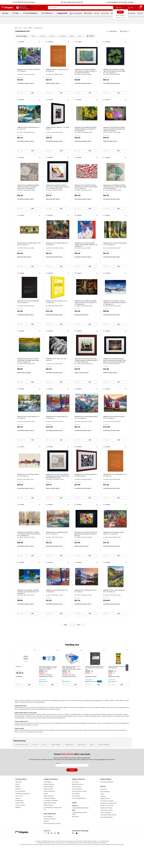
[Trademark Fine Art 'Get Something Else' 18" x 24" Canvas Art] (29, 287)
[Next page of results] (83, 625)
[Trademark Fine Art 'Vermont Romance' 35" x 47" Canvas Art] (115, 403)
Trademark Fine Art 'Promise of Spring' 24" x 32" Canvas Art (29, 70)
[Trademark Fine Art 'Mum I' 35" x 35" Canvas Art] (58, 345)
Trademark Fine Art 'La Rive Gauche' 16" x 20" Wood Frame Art (85, 475)
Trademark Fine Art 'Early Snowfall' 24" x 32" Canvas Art (28, 417)
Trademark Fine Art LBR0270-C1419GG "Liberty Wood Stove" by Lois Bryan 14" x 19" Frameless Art (85, 302)
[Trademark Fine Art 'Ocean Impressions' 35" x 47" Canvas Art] (115, 576)
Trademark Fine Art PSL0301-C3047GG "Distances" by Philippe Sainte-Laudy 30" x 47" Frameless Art (115, 302)
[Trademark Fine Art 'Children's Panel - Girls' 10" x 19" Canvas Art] (29, 229)
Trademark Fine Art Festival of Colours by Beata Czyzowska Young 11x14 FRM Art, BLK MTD (85, 534)
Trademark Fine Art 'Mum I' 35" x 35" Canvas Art (56, 359)
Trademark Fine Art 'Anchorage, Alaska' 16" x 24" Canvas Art (28, 475)
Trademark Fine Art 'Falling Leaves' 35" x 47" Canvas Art (57, 417)
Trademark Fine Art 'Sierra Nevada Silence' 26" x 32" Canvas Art (86, 417)
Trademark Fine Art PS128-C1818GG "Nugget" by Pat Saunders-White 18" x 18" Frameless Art (86, 244)
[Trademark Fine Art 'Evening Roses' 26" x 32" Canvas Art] (58, 229)
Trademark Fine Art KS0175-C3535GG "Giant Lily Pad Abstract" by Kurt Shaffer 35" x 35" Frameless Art (114, 71)
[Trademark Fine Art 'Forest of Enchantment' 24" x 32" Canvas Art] (115, 229)
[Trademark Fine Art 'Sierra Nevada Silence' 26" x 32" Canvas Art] (86, 403)
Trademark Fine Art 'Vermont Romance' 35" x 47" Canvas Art (114, 417)
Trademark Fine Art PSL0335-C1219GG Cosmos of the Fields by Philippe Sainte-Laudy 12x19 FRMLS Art (114, 129)
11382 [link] (69, 671)
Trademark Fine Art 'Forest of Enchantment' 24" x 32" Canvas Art (115, 244)
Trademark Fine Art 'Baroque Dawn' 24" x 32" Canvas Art (85, 591)
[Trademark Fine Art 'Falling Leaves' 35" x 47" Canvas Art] (58, 403)
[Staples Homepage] (7, 8)
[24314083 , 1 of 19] (25, 658)
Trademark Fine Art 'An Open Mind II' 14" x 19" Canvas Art (57, 70)
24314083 (18, 666)
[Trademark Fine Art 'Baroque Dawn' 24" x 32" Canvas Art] (86, 576)
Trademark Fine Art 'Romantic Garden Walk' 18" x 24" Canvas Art (113, 533)
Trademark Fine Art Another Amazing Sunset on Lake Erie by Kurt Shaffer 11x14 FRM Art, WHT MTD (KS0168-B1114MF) (114, 360)
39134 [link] (46, 671)
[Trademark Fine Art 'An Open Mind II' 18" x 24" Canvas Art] (115, 461)
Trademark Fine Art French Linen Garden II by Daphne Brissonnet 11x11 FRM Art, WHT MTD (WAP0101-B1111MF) (58, 476)
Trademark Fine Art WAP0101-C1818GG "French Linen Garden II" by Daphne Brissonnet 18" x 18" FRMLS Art (28, 186)
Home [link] (16, 28)
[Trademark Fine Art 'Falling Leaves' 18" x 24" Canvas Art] (58, 576)
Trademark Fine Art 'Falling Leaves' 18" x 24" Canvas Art (57, 591)
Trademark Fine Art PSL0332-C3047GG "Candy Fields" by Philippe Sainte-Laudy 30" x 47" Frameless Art (28, 360)
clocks (26, 718)
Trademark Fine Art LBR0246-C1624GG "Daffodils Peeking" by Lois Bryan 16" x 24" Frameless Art (85, 129)
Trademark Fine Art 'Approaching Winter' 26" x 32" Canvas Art (57, 533)
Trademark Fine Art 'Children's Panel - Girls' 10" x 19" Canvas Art (29, 244)
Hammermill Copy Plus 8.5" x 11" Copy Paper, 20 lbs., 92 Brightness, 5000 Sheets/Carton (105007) (48, 668)
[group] (26, 667)
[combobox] (80, 7)
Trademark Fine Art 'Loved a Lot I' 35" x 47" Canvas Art (57, 301)
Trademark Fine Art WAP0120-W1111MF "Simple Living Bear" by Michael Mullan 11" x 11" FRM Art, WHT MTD (86, 360)
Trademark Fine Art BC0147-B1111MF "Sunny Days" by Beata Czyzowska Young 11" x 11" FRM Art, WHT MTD (57, 186)
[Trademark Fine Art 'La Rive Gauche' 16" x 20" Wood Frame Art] (86, 461)
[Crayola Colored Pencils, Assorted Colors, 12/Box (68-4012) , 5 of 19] (118, 658)
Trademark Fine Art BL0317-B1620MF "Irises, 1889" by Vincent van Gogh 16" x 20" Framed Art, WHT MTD (85, 71)
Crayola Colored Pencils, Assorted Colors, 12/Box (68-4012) (118, 667)
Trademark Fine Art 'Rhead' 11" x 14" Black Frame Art (57, 128)
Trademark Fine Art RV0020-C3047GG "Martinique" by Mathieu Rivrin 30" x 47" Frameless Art (28, 591)
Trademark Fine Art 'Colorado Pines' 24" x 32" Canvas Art (28, 128)
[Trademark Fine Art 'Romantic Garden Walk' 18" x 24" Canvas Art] (115, 519)
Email (57, 763)
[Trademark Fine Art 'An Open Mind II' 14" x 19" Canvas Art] (58, 56)
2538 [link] (92, 671)
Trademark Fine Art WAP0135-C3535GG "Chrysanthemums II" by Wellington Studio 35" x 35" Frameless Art (115, 186)
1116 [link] (115, 671)
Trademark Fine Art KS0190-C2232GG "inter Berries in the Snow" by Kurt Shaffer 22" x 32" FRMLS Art (85, 186)
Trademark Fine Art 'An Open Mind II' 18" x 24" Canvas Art (114, 475)
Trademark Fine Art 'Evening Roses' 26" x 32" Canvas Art (57, 244)
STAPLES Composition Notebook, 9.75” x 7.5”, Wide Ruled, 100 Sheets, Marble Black (94, 668)
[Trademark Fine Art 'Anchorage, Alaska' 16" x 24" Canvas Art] (29, 461)
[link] (23, 2)
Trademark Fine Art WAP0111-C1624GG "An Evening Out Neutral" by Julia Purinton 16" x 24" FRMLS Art (28, 534)
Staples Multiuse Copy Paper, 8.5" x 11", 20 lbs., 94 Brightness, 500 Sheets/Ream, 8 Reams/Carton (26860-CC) (71, 668)
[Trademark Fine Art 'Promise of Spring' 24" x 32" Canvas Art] (29, 56)
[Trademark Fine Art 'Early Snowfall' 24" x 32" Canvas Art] (29, 403)
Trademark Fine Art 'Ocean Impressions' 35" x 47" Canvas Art (114, 591)
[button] (111, 7)
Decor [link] (20, 28)
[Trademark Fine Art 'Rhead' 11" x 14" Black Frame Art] (58, 114)
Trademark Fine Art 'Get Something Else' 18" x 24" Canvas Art (28, 301)
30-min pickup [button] (42, 679)
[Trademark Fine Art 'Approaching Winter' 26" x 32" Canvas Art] (58, 519)
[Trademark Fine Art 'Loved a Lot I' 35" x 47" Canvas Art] (58, 287)
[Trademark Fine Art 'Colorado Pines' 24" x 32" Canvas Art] (29, 114)
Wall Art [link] (30, 28)
